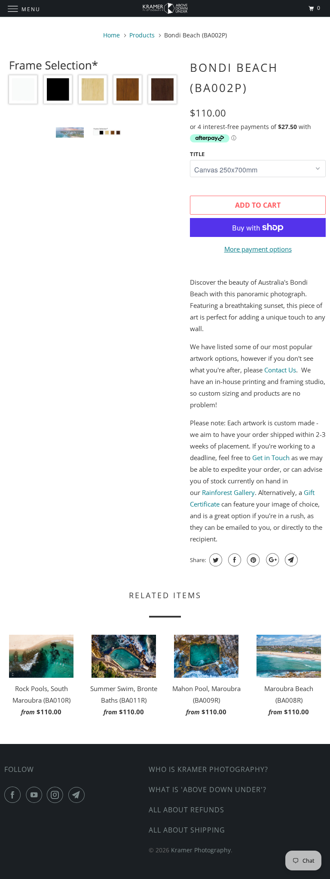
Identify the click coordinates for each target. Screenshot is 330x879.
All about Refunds (186, 809)
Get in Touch (271, 457)
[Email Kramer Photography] (78, 795)
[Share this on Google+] (271, 559)
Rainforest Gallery (228, 492)
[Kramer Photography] (165, 8)
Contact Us (280, 370)
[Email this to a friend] (290, 559)
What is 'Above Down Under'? (207, 789)
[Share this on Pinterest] (252, 559)
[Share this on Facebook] (233, 559)
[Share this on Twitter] (214, 559)
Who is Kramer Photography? (208, 769)
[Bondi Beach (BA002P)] (92, 84)
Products (142, 35)
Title (197, 154)
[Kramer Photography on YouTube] (36, 795)
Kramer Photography (201, 850)
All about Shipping (187, 830)
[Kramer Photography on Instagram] (57, 795)
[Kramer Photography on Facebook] (14, 795)
